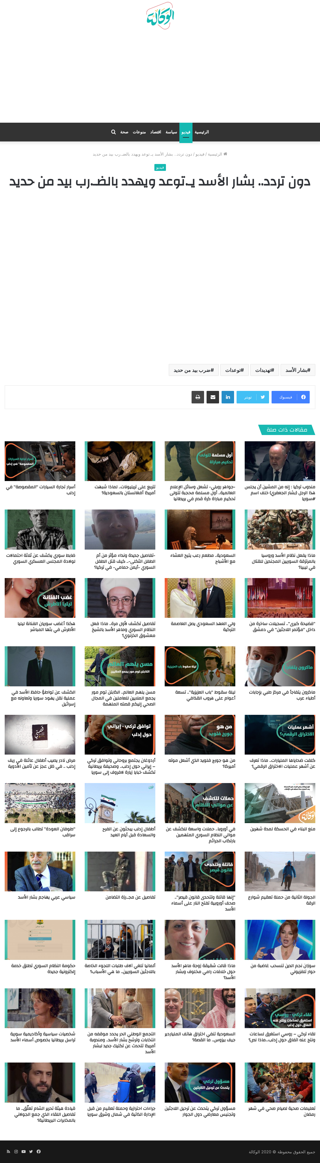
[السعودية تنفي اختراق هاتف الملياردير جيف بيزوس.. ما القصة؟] (200, 1008)
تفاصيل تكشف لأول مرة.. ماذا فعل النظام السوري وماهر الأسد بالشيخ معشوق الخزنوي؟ (123, 630)
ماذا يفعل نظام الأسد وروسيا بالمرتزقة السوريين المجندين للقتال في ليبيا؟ (283, 561)
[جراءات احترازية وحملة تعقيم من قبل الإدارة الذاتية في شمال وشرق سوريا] (120, 1082)
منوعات (139, 132)
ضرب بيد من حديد (192, 370)
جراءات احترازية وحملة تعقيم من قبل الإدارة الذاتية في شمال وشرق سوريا (121, 1111)
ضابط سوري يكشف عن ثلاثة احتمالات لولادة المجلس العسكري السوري (40, 558)
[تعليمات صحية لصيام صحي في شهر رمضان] (280, 1082)
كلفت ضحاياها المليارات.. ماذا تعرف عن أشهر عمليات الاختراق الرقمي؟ (282, 763)
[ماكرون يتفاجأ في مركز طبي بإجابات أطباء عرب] (280, 666)
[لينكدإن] (228, 397)
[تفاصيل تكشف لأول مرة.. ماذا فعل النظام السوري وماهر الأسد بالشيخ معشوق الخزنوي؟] (120, 598)
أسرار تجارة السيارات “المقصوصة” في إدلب (40, 490)
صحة (124, 132)
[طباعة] (198, 397)
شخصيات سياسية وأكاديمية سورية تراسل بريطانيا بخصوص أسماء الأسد (42, 1037)
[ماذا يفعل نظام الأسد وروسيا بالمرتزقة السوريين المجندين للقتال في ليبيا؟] (280, 529)
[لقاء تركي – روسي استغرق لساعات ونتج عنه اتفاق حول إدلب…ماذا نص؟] (280, 1008)
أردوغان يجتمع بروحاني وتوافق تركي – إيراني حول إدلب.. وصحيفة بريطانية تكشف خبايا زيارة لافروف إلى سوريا (121, 766)
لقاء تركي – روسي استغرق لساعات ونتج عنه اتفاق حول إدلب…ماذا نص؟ (281, 1037)
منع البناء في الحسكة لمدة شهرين (282, 829)
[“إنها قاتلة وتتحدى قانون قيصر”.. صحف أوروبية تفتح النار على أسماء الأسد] (200, 871)
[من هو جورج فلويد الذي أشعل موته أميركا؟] (200, 735)
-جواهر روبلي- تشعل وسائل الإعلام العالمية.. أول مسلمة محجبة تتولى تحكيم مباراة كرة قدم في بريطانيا (202, 493)
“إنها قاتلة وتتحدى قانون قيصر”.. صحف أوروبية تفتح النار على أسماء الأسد (203, 903)
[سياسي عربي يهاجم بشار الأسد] (40, 871)
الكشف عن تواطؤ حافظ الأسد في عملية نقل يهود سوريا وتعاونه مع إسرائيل (43, 698)
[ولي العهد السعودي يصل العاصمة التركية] (200, 598)
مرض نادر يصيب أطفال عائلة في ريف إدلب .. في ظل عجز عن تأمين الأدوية (41, 763)
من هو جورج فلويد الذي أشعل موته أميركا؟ (201, 763)
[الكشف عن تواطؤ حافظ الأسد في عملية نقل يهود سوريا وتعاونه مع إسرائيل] (40, 666)
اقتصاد (155, 132)
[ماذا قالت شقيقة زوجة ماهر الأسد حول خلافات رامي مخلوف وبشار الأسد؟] (200, 940)
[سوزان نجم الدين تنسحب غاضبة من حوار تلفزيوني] (280, 940)
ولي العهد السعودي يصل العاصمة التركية (203, 627)
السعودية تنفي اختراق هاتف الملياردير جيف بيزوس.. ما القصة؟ (200, 1037)
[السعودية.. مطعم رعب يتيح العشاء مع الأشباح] (200, 529)
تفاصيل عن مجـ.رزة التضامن (130, 897)
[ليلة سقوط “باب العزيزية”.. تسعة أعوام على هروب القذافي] (200, 666)
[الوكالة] (160, 16)
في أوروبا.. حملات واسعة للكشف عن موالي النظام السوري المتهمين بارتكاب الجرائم (200, 835)
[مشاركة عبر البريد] (213, 397)
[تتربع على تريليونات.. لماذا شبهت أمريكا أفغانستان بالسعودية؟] (120, 461)
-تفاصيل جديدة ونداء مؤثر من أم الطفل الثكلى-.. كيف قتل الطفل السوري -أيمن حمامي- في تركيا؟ (124, 561)
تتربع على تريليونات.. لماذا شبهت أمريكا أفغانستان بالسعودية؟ (125, 490)
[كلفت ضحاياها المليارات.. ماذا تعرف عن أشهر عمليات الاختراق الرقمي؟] (280, 735)
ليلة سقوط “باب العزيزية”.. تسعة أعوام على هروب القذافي (205, 695)
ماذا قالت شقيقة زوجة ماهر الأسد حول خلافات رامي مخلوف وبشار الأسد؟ (203, 972)
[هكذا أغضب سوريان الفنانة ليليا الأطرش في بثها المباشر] (40, 598)
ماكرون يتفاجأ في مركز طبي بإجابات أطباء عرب (282, 695)
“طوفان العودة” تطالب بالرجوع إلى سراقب (42, 832)
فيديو (186, 132)
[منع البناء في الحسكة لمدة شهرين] (280, 803)
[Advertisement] (160, 78)
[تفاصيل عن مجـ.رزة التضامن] (120, 871)
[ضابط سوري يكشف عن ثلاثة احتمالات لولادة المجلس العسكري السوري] (40, 529)
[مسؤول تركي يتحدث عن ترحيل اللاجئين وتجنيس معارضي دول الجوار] (200, 1082)
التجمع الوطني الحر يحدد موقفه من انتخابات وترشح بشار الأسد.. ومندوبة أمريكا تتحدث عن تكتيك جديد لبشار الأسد (121, 1043)
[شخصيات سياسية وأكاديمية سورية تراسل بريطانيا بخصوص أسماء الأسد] (40, 1008)
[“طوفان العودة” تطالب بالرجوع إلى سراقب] (40, 803)
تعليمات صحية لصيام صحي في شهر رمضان (281, 1111)
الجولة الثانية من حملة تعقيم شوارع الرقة (281, 900)
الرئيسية (202, 132)
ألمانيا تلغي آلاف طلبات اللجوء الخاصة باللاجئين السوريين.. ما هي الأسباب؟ (120, 969)
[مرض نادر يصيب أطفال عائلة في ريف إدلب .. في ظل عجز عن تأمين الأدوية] (40, 735)
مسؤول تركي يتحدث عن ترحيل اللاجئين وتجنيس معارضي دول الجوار (200, 1111)
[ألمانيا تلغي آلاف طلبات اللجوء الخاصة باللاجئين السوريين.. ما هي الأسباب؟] (120, 940)
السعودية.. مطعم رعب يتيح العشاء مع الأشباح (202, 558)
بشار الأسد (296, 370)
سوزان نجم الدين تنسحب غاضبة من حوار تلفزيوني (283, 969)
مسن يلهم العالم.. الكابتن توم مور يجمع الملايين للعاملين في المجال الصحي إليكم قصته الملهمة (123, 698)
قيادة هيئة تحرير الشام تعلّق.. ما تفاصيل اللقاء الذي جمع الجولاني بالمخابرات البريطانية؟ (44, 1114)
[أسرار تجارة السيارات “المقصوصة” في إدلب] (40, 461)
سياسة (171, 132)
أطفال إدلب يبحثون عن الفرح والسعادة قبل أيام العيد (128, 832)
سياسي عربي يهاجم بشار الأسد (46, 897)
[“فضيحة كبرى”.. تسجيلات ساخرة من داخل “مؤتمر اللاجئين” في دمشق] (280, 598)
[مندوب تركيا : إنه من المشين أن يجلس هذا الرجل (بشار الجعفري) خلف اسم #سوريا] (280, 461)
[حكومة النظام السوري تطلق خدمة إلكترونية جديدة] (40, 940)
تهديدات (263, 370)
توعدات (233, 370)
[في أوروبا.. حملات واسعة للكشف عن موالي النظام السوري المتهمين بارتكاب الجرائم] (200, 803)
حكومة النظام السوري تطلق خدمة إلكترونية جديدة (43, 969)
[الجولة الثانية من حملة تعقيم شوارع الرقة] (280, 871)
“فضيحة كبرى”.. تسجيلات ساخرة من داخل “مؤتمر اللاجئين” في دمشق (282, 627)
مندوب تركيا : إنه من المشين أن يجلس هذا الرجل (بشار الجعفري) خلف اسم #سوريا (280, 493)
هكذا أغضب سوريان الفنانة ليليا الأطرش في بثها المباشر (46, 627)
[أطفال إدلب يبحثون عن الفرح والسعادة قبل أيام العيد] (120, 803)
